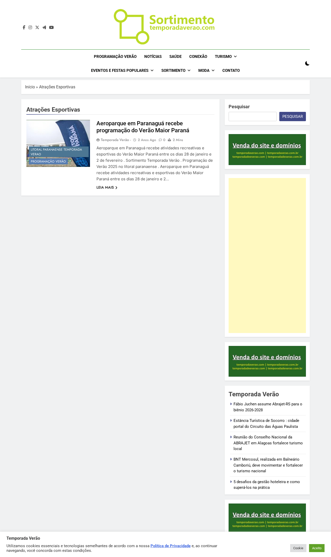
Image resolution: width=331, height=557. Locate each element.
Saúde (175, 56)
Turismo (223, 56)
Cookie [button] (298, 548)
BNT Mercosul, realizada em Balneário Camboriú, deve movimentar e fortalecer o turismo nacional (268, 465)
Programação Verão (115, 56)
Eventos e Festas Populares (119, 70)
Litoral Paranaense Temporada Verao (56, 152)
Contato (231, 70)
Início (30, 86)
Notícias (153, 56)
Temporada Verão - (116, 139)
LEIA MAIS (105, 187)
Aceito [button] (316, 548)
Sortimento (173, 70)
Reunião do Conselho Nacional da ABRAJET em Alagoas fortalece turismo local (268, 443)
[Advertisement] (267, 255)
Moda (203, 70)
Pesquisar (239, 106)
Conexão (198, 56)
